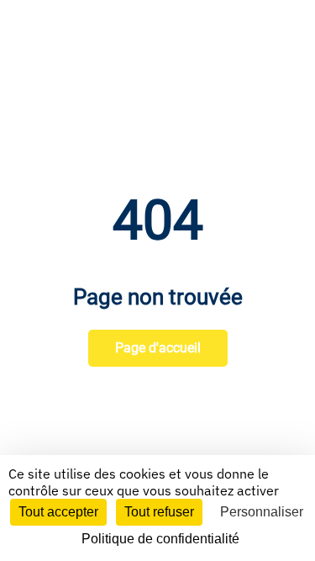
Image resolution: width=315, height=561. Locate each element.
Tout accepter (58, 512)
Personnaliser (261, 512)
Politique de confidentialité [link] (160, 539)
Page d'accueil (158, 348)
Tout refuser (159, 512)
